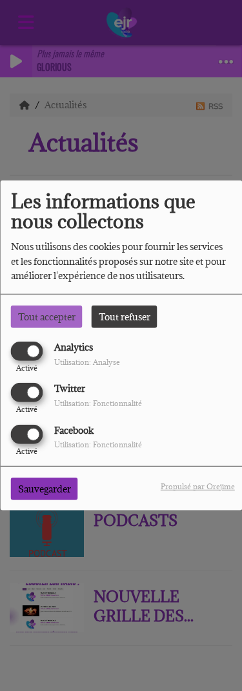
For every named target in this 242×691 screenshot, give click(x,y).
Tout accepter (47, 317)
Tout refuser (124, 317)
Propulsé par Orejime (198, 486)
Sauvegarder (44, 488)
